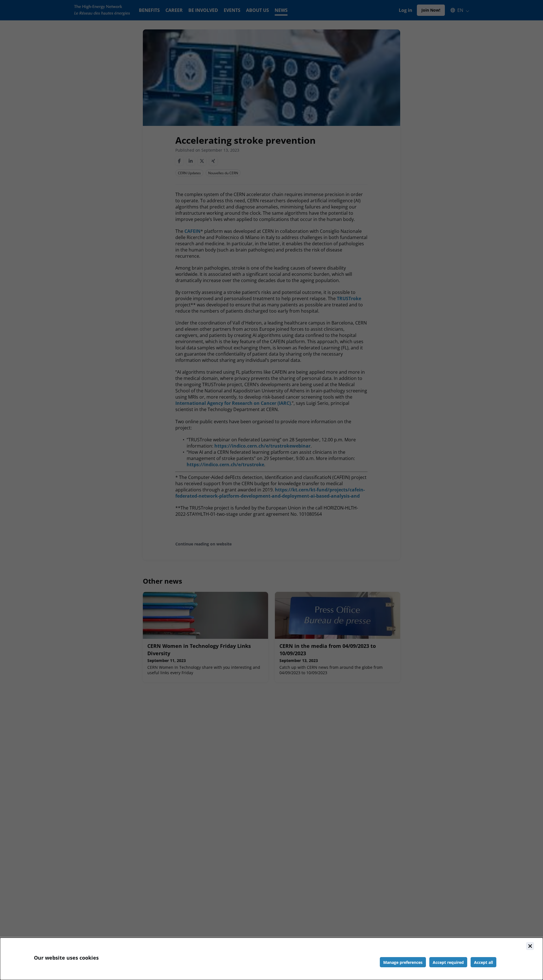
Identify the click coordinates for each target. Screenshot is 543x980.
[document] (271, 959)
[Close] (530, 946)
